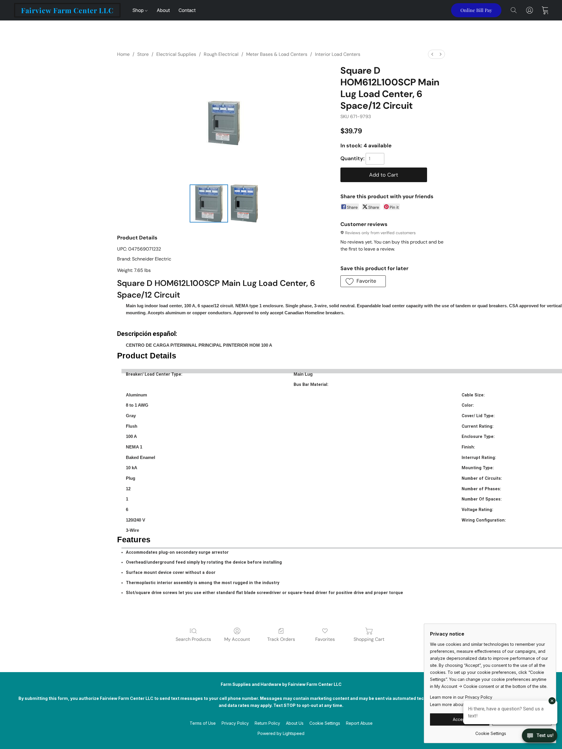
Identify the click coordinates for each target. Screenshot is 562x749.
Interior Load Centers (337, 54)
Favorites (325, 639)
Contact (187, 10)
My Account (237, 639)
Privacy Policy (235, 723)
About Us (295, 723)
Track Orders (281, 639)
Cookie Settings (324, 723)
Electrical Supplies (176, 54)
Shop (138, 10)
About (163, 10)
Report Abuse (359, 723)
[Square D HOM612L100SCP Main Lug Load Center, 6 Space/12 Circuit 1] (244, 203)
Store (143, 54)
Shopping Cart (369, 639)
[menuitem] (432, 54)
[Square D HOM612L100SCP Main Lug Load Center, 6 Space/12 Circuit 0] (209, 203)
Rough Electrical (221, 54)
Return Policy (267, 723)
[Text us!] (539, 736)
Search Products (193, 639)
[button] (67, 10)
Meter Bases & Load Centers (276, 54)
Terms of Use (203, 723)
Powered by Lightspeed (281, 733)
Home (123, 54)
